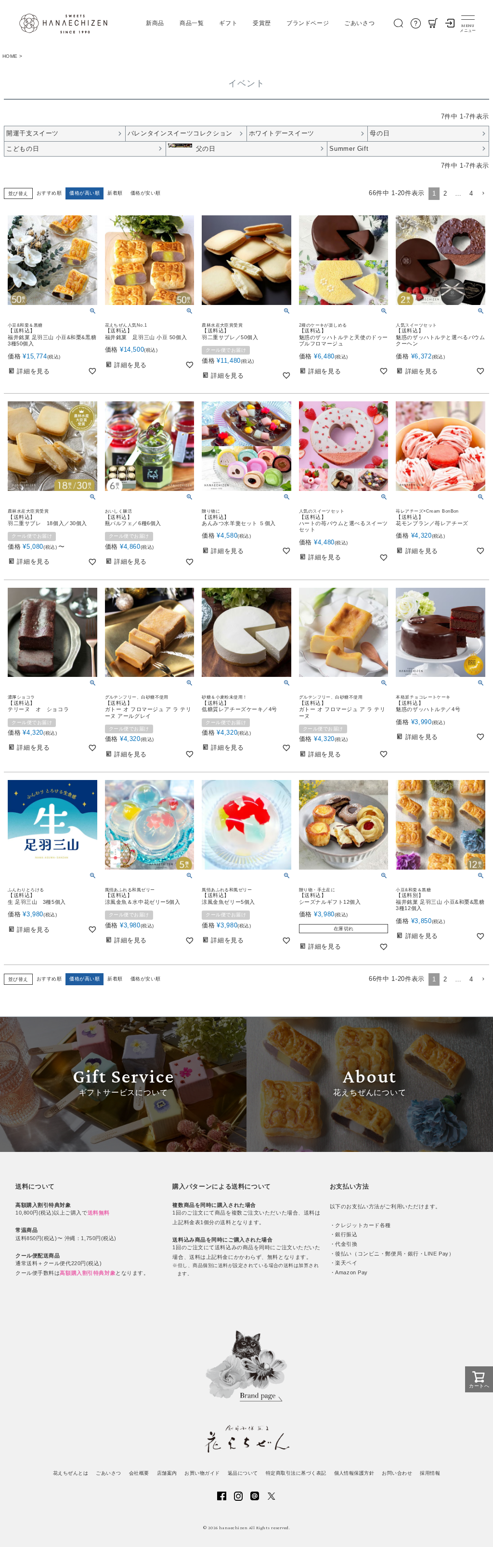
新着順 (114, 193)
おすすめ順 (49, 193)
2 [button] (445, 193)
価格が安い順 (145, 193)
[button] (483, 193)
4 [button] (471, 193)
